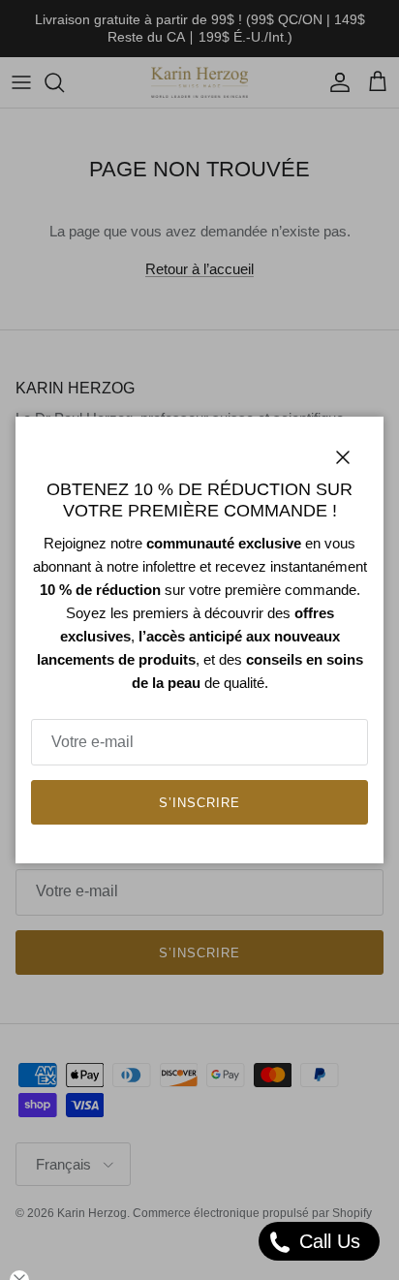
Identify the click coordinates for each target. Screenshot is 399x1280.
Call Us (326, 1241)
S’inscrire (199, 803)
